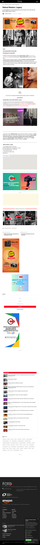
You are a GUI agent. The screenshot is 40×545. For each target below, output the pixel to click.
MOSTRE (13, 509)
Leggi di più (32, 526)
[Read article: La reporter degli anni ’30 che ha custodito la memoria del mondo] (5, 392)
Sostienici (29, 486)
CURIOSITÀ (4, 516)
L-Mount (21, 444)
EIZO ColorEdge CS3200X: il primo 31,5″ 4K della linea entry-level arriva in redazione (21, 410)
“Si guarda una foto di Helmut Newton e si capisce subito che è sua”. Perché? (12, 119)
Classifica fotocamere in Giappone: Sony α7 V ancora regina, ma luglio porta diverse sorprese (22, 406)
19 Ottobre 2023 (14, 124)
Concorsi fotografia (29, 439)
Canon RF (23, 439)
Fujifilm (33, 442)
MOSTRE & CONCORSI (8, 4)
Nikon (7, 448)
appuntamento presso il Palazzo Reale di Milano (20, 105)
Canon (15, 439)
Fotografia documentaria (14, 442)
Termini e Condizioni (6, 535)
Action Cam (4, 439)
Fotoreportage (29, 442)
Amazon (8, 439)
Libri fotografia (31, 444)
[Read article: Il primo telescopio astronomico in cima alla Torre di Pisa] (5, 426)
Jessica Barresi (8, 124)
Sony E (11, 450)
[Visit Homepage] (20, 1)
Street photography (16, 450)
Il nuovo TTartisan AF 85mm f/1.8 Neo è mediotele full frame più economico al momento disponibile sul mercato (21, 375)
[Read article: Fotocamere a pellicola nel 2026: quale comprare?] (5, 383)
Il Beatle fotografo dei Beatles (9, 221)
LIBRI (13, 512)
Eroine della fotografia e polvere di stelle (30, 220)
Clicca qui (28, 489)
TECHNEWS (4, 509)
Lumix (9, 446)
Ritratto (30, 448)
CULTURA (4, 517)
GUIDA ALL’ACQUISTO (6, 512)
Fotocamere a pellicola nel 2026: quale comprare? (15, 382)
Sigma (33, 448)
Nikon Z (11, 448)
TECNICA (4, 514)
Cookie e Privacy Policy (6, 533)
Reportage (25, 448)
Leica (27, 444)
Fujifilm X (4, 444)
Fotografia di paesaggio (6, 442)
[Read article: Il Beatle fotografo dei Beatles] (5, 380)
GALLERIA (14, 514)
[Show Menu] (2, 1)
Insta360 (17, 444)
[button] (31, 527)
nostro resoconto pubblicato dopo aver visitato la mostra (17, 103)
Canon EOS (19, 439)
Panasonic (21, 448)
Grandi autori (13, 444)
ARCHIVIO (21, 4)
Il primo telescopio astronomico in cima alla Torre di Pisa (16, 425)
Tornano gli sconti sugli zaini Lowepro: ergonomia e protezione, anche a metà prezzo (21, 398)
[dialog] (31, 531)
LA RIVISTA (14, 517)
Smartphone (4, 450)
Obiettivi (14, 448)
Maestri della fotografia (20, 446)
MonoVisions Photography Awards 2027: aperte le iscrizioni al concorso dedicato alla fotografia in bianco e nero (21, 387)
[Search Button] (37, 1)
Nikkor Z (4, 448)
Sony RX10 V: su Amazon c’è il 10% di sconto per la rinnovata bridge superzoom (20, 414)
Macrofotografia (14, 446)
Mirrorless (26, 446)
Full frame (8, 444)
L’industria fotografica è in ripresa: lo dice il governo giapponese (17, 394)
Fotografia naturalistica (22, 442)
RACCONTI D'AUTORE (9, 115)
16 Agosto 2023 (15, 13)
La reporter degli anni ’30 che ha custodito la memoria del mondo (20, 220)
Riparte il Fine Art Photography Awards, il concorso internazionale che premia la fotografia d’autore (21, 403)
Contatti (3, 537)
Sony (8, 450)
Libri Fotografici (5, 446)
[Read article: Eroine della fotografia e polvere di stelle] (5, 422)
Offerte (18, 448)
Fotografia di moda (8, 228)
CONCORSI (14, 511)
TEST (3, 511)
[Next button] (36, 218)
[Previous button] (3, 218)
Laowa (24, 444)
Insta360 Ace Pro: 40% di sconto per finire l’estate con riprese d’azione (18, 429)
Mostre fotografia (31, 446)
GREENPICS (14, 516)
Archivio (12, 439)
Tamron (21, 450)
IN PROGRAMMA (8, 218)
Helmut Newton (14, 228)
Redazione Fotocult (8, 13)
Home (3, 4)
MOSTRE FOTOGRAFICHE (15, 4)
